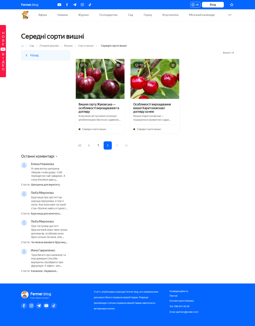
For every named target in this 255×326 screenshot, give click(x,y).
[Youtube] (59, 5)
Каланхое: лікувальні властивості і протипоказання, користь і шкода (49, 271)
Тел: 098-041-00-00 (179, 306)
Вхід (213, 4)
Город (148, 15)
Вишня (68, 45)
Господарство (108, 15)
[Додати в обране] (118, 65)
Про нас (174, 295)
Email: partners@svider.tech (184, 312)
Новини (62, 15)
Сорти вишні (86, 45)
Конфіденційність (179, 291)
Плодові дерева (49, 45)
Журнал (83, 15)
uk (196, 5)
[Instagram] (82, 5)
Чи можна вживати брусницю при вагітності (49, 242)
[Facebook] (67, 5)
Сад (130, 15)
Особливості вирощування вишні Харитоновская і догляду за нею (152, 108)
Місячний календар (202, 15)
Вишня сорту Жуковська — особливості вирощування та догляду (99, 108)
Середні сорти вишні (94, 129)
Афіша (42, 15)
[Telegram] (74, 5)
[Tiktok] (90, 5)
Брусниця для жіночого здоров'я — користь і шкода (48, 213)
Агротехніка (170, 15)
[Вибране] (231, 4)
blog (29, 5)
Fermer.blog (25, 15)
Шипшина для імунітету (45, 184)
